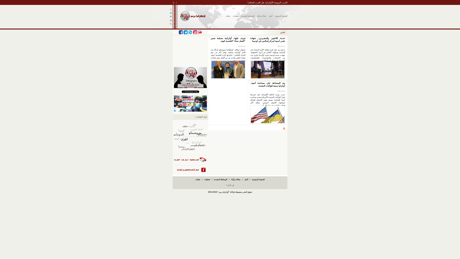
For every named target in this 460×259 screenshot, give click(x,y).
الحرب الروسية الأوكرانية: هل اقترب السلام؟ (267, 2)
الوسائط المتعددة (247, 16)
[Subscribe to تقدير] (284, 129)
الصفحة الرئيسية (281, 16)
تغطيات (236, 16)
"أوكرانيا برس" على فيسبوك (171, 9)
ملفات (227, 16)
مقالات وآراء (261, 16)
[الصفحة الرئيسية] (192, 16)
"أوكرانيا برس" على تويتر (171, 17)
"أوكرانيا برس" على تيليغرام (171, 13)
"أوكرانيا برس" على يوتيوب (171, 20)
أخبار (270, 16)
